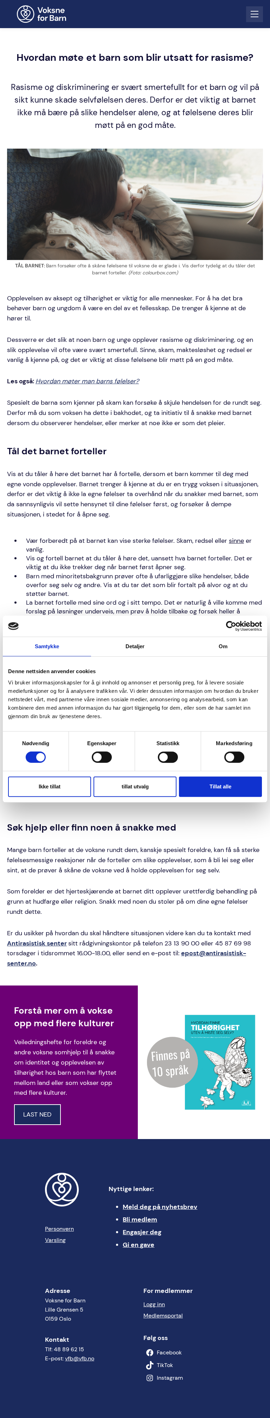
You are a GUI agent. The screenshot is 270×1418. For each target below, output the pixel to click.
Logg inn (154, 1304)
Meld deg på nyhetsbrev (160, 1207)
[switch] (102, 757)
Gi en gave (138, 1245)
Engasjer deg (142, 1232)
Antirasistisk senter (37, 943)
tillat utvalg (135, 786)
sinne (236, 540)
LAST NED (37, 1114)
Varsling (55, 1240)
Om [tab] (223, 646)
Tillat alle (220, 786)
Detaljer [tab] (135, 646)
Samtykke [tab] (47, 646)
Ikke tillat (49, 786)
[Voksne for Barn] (46, 14)
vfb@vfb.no (79, 1358)
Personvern (59, 1228)
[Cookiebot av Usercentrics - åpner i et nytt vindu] (231, 626)
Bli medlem (140, 1219)
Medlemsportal (163, 1315)
